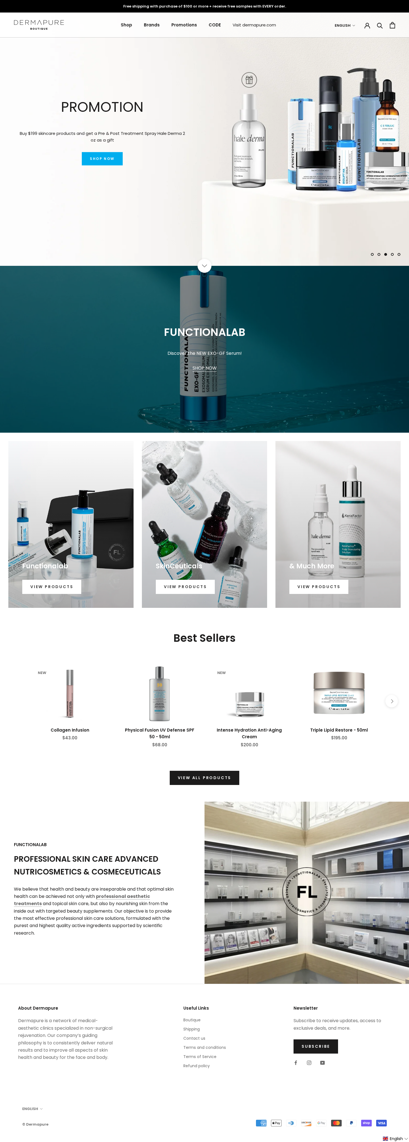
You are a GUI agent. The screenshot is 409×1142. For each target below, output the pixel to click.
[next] (391, 701)
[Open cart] (392, 25)
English (343, 25)
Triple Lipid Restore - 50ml (339, 730)
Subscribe (316, 1046)
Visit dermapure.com (254, 25)
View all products (204, 778)
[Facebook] (296, 1062)
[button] (395, 1139)
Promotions (184, 25)
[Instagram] (309, 1062)
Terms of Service (199, 1056)
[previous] (17, 701)
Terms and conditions (204, 1047)
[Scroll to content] (204, 266)
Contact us (194, 1038)
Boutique (192, 1020)
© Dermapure (35, 1124)
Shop (126, 25)
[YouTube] (322, 1062)
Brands (152, 25)
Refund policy (196, 1066)
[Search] (380, 25)
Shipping (191, 1029)
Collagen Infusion (70, 730)
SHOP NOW (102, 162)
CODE (215, 25)
